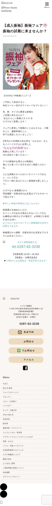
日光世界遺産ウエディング (13, 450)
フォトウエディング (10, 392)
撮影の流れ (7, 459)
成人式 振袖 (7, 388)
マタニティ (7, 397)
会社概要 (6, 472)
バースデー (7, 406)
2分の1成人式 (8, 414)
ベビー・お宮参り (10, 401)
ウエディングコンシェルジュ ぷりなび (18, 437)
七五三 (5, 383)
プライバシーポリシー (11, 477)
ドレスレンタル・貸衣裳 (12, 432)
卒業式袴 (6, 419)
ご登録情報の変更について (13, 468)
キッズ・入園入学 (10, 410)
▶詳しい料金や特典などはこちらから (21, 203)
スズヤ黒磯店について (11, 454)
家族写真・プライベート (12, 428)
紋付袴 (5, 423)
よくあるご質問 (9, 463)
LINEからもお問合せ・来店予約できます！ (27, 261)
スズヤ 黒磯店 (26, 306)
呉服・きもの (8, 441)
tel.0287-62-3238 (26, 247)
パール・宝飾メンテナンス (13, 446)
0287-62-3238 (29, 323)
